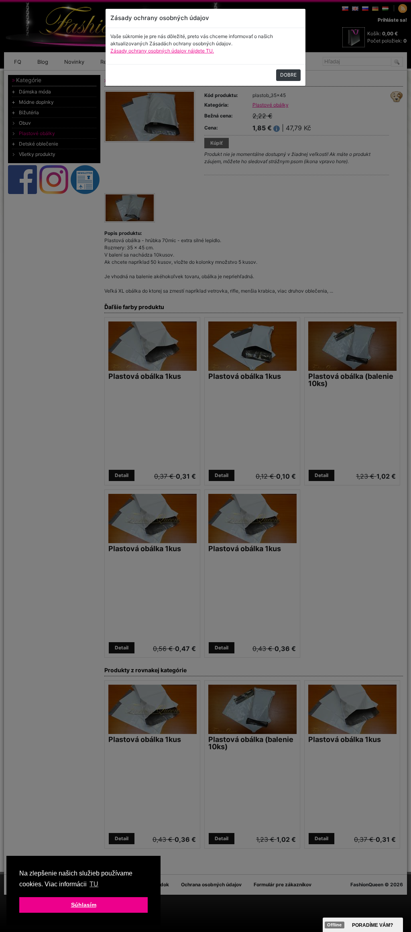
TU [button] (94, 884)
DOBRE (288, 75)
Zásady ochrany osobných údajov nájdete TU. (162, 51)
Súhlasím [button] (83, 905)
